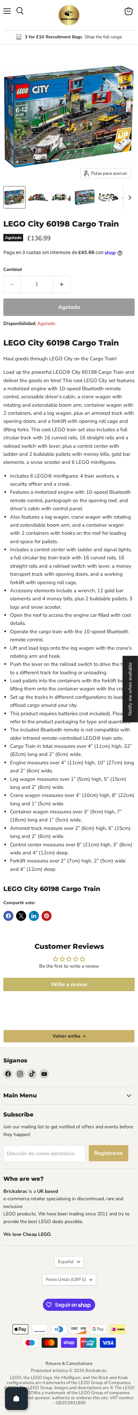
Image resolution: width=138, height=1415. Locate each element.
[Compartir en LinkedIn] (34, 916)
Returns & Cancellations (69, 1364)
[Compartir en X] (21, 916)
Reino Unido (66, 1280)
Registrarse (108, 1153)
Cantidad (12, 269)
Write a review (69, 984)
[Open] (16, 1398)
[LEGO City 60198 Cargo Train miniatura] (14, 197)
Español (66, 1262)
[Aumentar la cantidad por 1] (61, 284)
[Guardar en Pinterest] (47, 916)
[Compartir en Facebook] (8, 916)
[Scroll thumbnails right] (128, 197)
